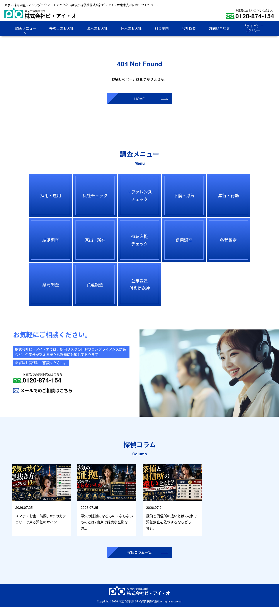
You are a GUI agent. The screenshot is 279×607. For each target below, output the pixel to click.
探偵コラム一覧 (139, 552)
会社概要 (189, 28)
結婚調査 (50, 240)
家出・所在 (95, 240)
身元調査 (50, 284)
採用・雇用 (50, 195)
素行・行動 (228, 195)
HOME (139, 98)
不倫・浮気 (184, 195)
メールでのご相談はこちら (46, 390)
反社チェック (95, 195)
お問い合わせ (219, 28)
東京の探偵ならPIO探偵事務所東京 (139, 601)
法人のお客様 (97, 28)
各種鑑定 (228, 240)
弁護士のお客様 (61, 28)
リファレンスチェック (139, 195)
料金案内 (162, 28)
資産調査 (95, 284)
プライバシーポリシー (253, 28)
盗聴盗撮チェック (139, 240)
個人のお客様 (131, 28)
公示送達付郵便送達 (139, 284)
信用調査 (184, 240)
